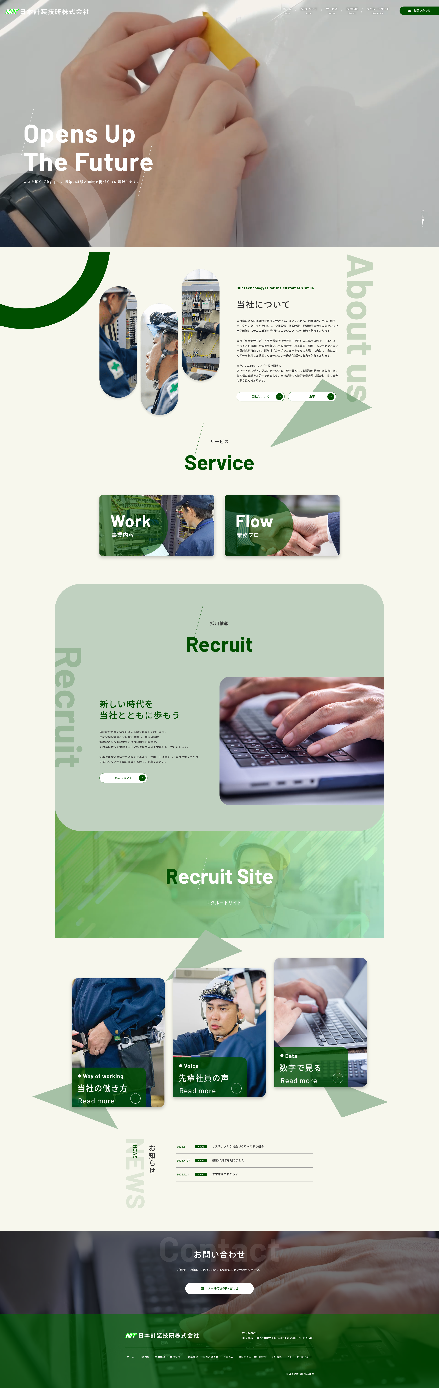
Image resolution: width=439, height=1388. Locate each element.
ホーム (130, 1357)
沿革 (312, 396)
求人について (123, 778)
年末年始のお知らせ (225, 1174)
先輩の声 (228, 1357)
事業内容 (160, 1357)
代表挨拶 (145, 1357)
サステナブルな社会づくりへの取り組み (238, 1146)
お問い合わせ (304, 1357)
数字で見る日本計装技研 (252, 1357)
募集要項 (193, 1357)
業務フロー (176, 1357)
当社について (260, 396)
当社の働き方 (210, 1357)
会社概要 (276, 1357)
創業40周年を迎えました (228, 1160)
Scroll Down (422, 218)
